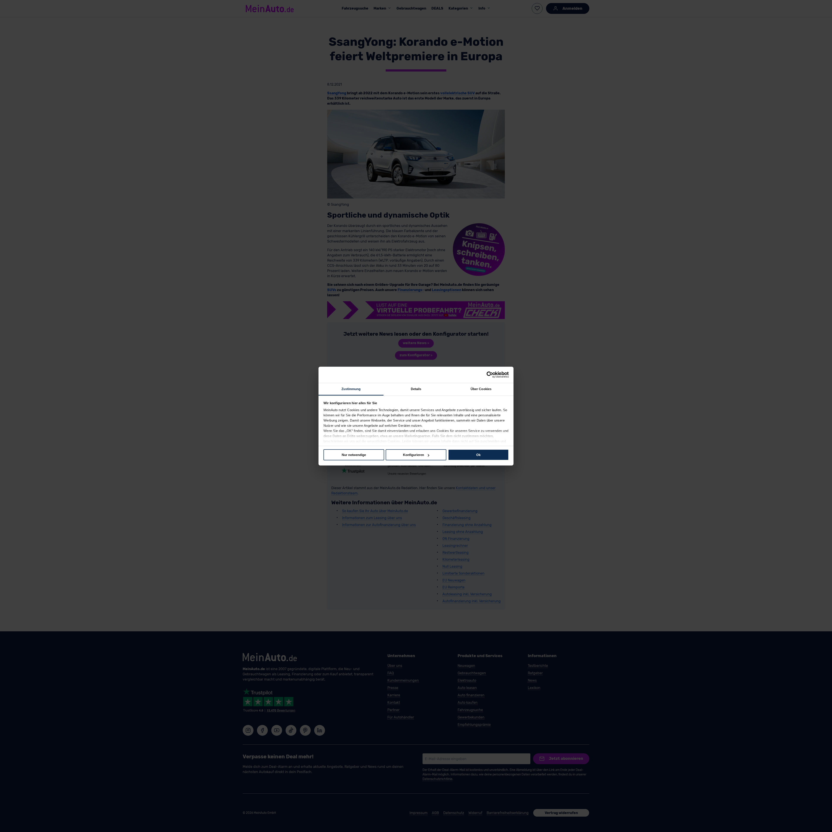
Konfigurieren (413, 455)
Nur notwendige (354, 455)
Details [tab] (416, 389)
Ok (478, 455)
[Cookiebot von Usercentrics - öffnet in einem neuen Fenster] (490, 374)
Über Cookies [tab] (481, 389)
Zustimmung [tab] (351, 389)
